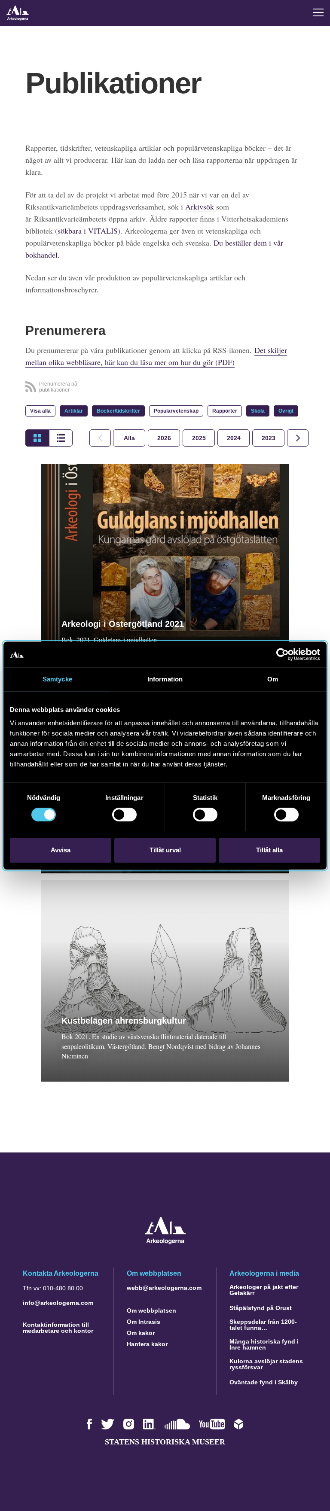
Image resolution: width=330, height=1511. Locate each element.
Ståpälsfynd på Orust (260, 1308)
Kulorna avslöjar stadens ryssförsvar (266, 1364)
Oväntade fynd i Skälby (263, 1382)
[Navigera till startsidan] (165, 1242)
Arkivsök (200, 206)
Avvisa (60, 850)
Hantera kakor (147, 1344)
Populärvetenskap (176, 411)
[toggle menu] (318, 12)
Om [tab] (272, 679)
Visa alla (40, 411)
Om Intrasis (143, 1322)
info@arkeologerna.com (58, 1303)
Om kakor (141, 1333)
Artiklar (73, 411)
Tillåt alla (269, 850)
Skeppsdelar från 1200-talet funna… (263, 1325)
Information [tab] (165, 679)
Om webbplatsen (151, 1310)
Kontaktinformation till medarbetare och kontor (58, 1328)
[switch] (124, 814)
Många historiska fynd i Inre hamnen (264, 1344)
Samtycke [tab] (57, 679)
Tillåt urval (165, 850)
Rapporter (224, 411)
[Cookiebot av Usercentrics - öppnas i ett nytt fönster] (282, 654)
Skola (258, 411)
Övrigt (285, 411)
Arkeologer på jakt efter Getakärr (263, 1290)
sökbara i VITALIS (88, 230)
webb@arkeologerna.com (164, 1288)
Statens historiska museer (165, 1442)
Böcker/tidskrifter (118, 411)
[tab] (164, 438)
